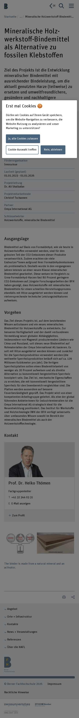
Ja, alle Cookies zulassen (23, 138)
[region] (39, 129)
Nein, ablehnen (53, 149)
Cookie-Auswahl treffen (22, 149)
